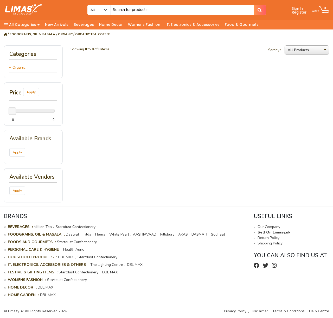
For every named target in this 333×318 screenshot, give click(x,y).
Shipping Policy (270, 243)
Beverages (84, 24)
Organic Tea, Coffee (92, 34)
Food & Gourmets (242, 24)
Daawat (72, 234)
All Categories (22, 24)
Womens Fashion (144, 24)
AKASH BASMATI (192, 234)
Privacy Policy (235, 311)
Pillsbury (167, 234)
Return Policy (268, 237)
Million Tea (43, 226)
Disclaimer (259, 311)
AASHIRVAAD (145, 234)
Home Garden (22, 294)
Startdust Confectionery (75, 226)
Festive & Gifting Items (31, 272)
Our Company (269, 226)
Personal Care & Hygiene (33, 249)
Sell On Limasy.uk (274, 232)
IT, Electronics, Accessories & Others (47, 264)
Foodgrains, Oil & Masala (32, 34)
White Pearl (119, 234)
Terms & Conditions (288, 311)
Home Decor (111, 24)
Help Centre (319, 311)
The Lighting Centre (106, 264)
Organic (65, 34)
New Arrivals (56, 24)
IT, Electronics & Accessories (192, 24)
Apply (31, 92)
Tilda (87, 234)
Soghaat (218, 234)
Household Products (31, 257)
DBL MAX (66, 257)
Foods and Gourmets (30, 241)
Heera (100, 234)
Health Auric (73, 249)
